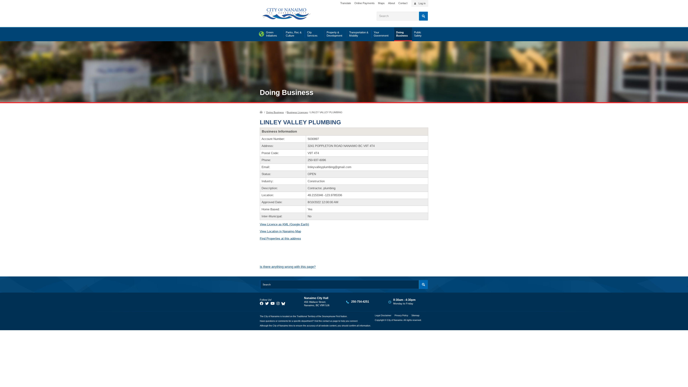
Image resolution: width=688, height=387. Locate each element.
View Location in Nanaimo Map (280, 231)
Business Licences (297, 112)
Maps (381, 3)
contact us (327, 321)
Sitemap (415, 315)
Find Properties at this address (280, 238)
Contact (402, 3)
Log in (422, 3)
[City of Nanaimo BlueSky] (284, 303)
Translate (345, 3)
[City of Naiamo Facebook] (261, 303)
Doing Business (275, 112)
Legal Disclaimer (383, 315)
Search (423, 16)
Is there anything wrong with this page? (288, 267)
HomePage (261, 112)
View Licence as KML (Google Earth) (284, 224)
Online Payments (364, 3)
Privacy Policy (401, 315)
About (391, 3)
